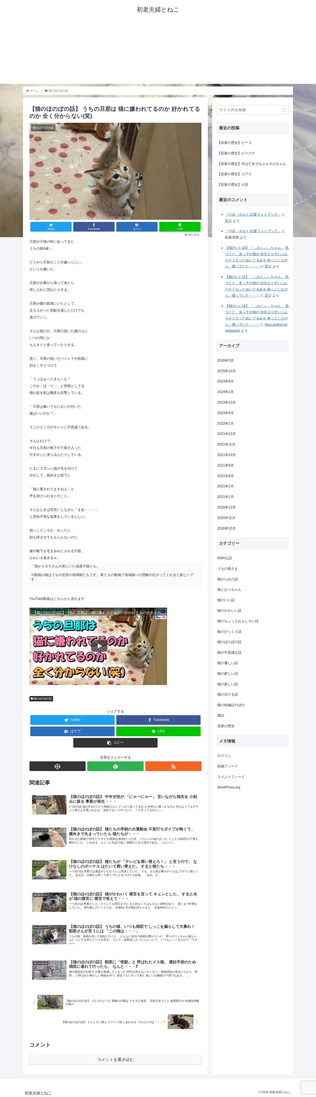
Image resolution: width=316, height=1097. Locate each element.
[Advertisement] (158, 54)
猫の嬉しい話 (227, 673)
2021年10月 (226, 455)
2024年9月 (225, 381)
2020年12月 (226, 507)
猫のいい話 (226, 600)
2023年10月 (226, 402)
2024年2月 (225, 392)
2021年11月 (226, 444)
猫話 (220, 715)
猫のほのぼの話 (42, 698)
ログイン (224, 755)
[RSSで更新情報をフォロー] (173, 766)
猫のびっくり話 (229, 631)
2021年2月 (225, 486)
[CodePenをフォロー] (57, 766)
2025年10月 (226, 371)
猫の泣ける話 (227, 694)
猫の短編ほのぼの (231, 705)
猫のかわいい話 (229, 610)
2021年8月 (225, 476)
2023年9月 (225, 413)
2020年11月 (226, 518)
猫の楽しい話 (227, 684)
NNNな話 (224, 558)
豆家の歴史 (226, 726)
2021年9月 (225, 465)
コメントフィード (231, 777)
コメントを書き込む (115, 1059)
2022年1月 (225, 423)
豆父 (228, 221)
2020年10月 (226, 528)
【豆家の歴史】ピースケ (236, 153)
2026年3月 (225, 360)
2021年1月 (225, 497)
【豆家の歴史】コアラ (234, 174)
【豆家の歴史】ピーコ (234, 142)
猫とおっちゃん (229, 590)
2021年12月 (226, 434)
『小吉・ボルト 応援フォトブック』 (253, 214)
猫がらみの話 (227, 579)
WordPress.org (228, 787)
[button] (284, 110)
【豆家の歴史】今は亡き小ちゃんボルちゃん (251, 164)
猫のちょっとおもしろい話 (238, 621)
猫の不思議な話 (229, 652)
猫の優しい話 (227, 663)
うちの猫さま (227, 568)
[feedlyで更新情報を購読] (115, 766)
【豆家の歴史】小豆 (232, 184)
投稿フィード (227, 766)
